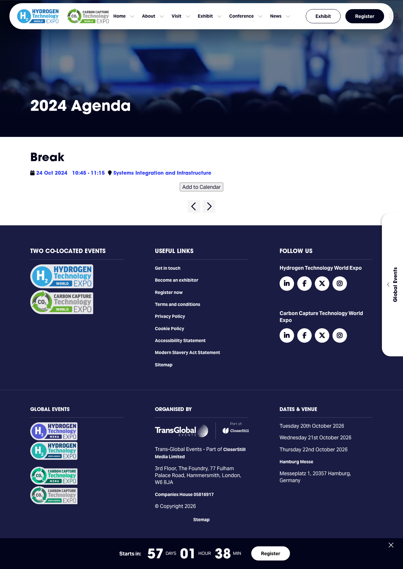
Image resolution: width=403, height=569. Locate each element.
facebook (304, 283)
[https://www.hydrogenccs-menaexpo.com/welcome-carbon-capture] (53, 483)
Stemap (201, 519)
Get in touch (167, 268)
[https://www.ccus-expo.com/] (53, 502)
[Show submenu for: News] (288, 16)
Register (364, 16)
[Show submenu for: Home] (132, 16)
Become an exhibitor (176, 280)
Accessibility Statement (180, 340)
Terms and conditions (177, 304)
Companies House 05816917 (184, 494)
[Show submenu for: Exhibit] (219, 16)
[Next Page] (209, 206)
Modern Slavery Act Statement (187, 352)
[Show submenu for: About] (161, 16)
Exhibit (323, 16)
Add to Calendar (201, 187)
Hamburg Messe (296, 462)
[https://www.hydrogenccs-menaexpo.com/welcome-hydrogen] (53, 439)
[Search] (396, 16)
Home (119, 16)
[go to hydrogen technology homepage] (38, 16)
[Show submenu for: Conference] (260, 16)
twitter (322, 283)
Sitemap (164, 365)
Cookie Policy (169, 328)
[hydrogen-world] (61, 287)
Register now (169, 292)
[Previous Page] (194, 206)
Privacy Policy (170, 316)
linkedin (287, 283)
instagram (339, 283)
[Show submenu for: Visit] (187, 16)
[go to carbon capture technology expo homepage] (88, 16)
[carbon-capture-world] (61, 312)
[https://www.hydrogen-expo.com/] (53, 458)
